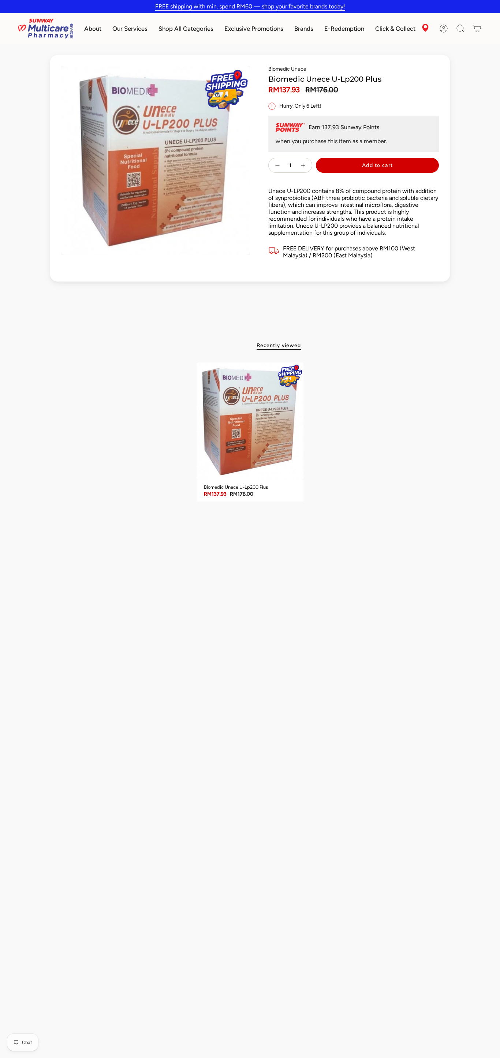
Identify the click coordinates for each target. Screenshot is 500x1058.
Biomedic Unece (287, 69)
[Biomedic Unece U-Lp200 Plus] (250, 421)
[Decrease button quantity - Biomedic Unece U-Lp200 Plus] (277, 165)
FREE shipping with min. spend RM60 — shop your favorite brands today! (250, 6)
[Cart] (477, 28)
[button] (93, 28)
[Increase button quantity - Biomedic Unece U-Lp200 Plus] (303, 165)
